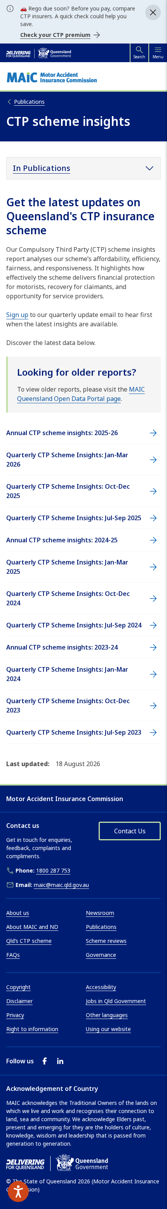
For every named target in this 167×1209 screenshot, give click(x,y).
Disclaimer (19, 1001)
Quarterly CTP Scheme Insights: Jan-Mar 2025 (67, 567)
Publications (101, 926)
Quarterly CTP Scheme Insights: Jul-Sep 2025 (73, 518)
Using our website (108, 1029)
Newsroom (100, 912)
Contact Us (130, 831)
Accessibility (101, 987)
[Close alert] (153, 12)
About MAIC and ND (32, 926)
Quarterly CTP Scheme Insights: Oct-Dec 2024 (68, 598)
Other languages (107, 1015)
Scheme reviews (106, 940)
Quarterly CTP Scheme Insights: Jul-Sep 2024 (73, 625)
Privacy (15, 1015)
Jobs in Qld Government (116, 1001)
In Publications (41, 168)
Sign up (17, 314)
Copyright (18, 987)
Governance (101, 954)
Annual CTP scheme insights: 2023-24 (62, 647)
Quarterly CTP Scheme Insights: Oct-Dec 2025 (68, 491)
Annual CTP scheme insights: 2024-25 (62, 540)
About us (17, 912)
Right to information (32, 1029)
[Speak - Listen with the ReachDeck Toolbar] (18, 1191)
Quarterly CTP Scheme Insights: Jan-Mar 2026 (67, 460)
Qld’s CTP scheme (29, 940)
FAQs (13, 954)
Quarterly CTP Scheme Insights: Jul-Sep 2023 (73, 732)
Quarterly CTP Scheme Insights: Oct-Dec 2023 (68, 705)
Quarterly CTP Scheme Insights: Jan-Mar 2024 (67, 674)
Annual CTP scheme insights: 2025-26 (62, 433)
